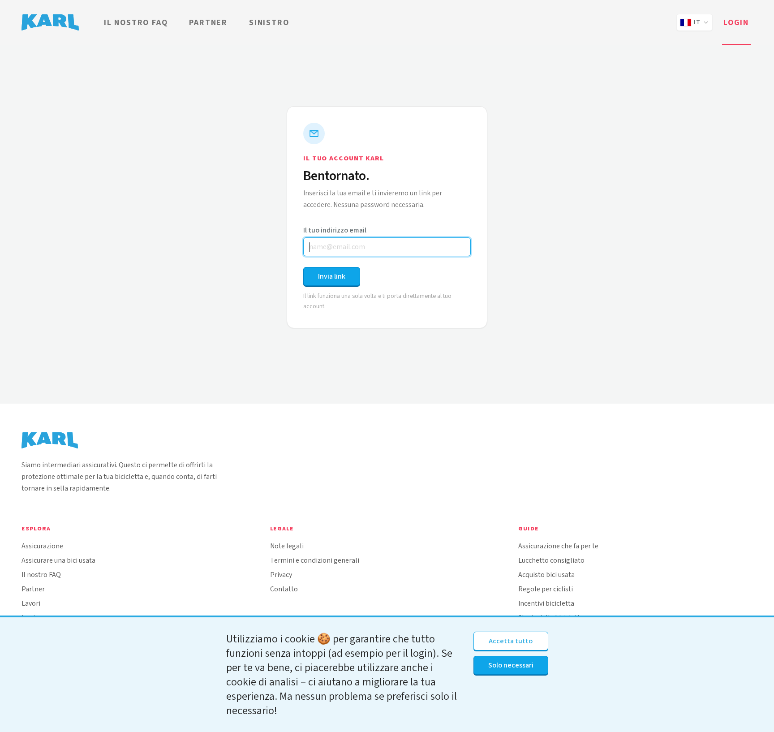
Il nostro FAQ (136, 22)
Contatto (284, 589)
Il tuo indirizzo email (334, 230)
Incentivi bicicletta (546, 603)
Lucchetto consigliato (551, 560)
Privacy (281, 574)
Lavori (31, 603)
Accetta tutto (511, 641)
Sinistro (269, 22)
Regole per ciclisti (545, 589)
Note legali (287, 546)
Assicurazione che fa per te (558, 546)
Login (736, 22)
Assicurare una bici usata (58, 560)
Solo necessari (510, 665)
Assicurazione (42, 546)
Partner (208, 22)
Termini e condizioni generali (314, 560)
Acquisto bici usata (546, 574)
